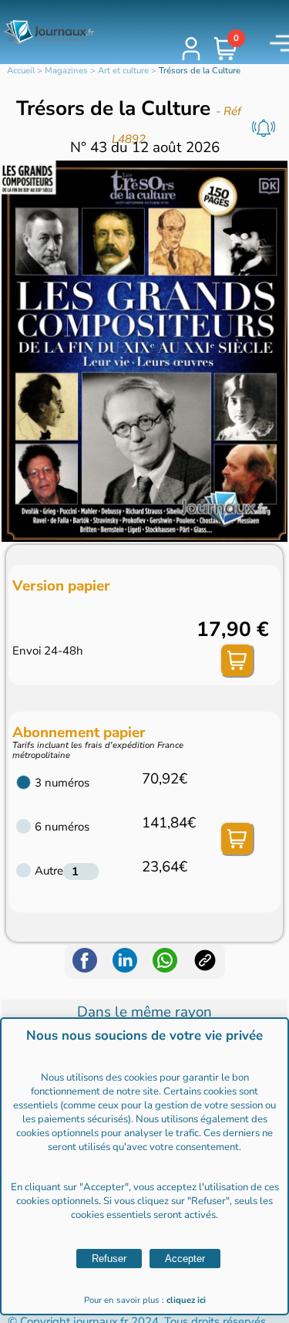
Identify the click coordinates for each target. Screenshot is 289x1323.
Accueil (21, 70)
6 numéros (62, 826)
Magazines (66, 70)
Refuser (109, 1258)
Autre (49, 870)
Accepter (185, 1258)
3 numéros (62, 782)
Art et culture (123, 70)
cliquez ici (186, 1300)
